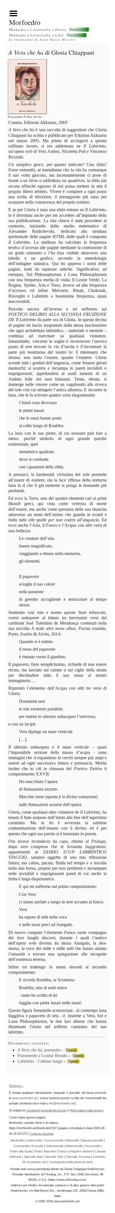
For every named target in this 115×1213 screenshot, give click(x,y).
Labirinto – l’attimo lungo (40, 1061)
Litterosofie (40, 29)
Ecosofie (37, 1146)
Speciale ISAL (54, 1156)
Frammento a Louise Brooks (42, 1055)
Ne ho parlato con (34, 1162)
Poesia (60, 29)
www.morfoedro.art (25, 1098)
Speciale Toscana (78, 1156)
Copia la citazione (42, 1133)
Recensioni (78, 29)
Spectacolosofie (92, 1140)
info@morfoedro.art (62, 1103)
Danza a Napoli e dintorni (75, 1151)
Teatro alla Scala (20, 1151)
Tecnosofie (92, 1146)
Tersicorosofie (54, 1140)
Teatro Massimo (45, 1151)
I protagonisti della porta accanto (71, 1162)
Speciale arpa (33, 1156)
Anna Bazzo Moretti (57, 39)
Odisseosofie (55, 1146)
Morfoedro (17, 29)
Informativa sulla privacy (87, 1110)
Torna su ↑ (16, 1085)
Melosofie (72, 1140)
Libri (59, 35)
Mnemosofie (74, 1146)
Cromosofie (21, 1146)
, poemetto (39, 1050)
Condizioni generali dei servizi (46, 1110)
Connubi (98, 1156)
